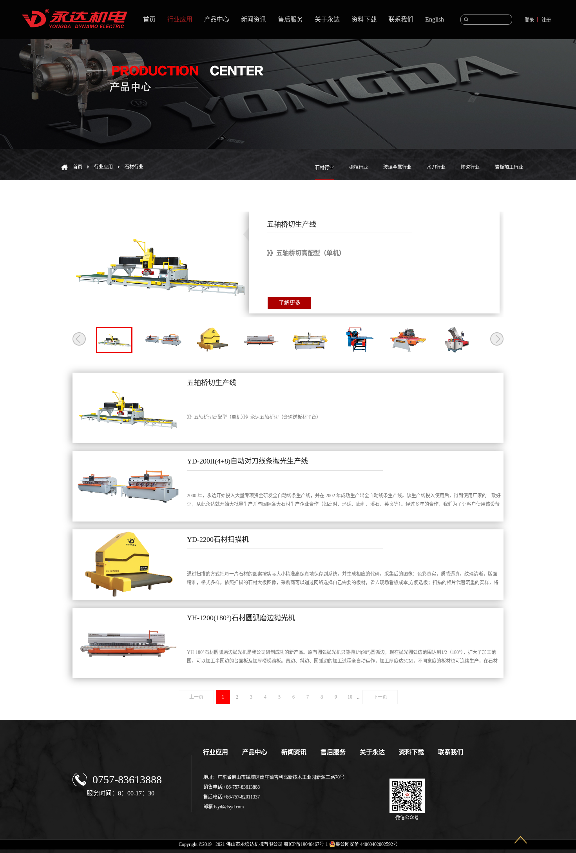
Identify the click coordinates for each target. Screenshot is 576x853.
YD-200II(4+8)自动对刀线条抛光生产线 (247, 461)
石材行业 (134, 167)
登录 (529, 20)
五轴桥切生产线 (211, 383)
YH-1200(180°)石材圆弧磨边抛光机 (241, 618)
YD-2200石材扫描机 (218, 539)
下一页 (380, 697)
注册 (546, 20)
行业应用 (103, 167)
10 (350, 697)
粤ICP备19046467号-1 (306, 844)
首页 (149, 19)
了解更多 (290, 303)
